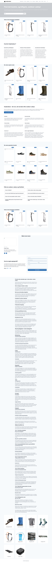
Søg (24, 13)
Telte (31, 1)
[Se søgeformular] (47, 1)
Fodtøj (25, 1)
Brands (42, 1)
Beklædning (21, 1)
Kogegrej (37, 1)
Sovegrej (33, 1)
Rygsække (28, 1)
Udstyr (40, 1)
